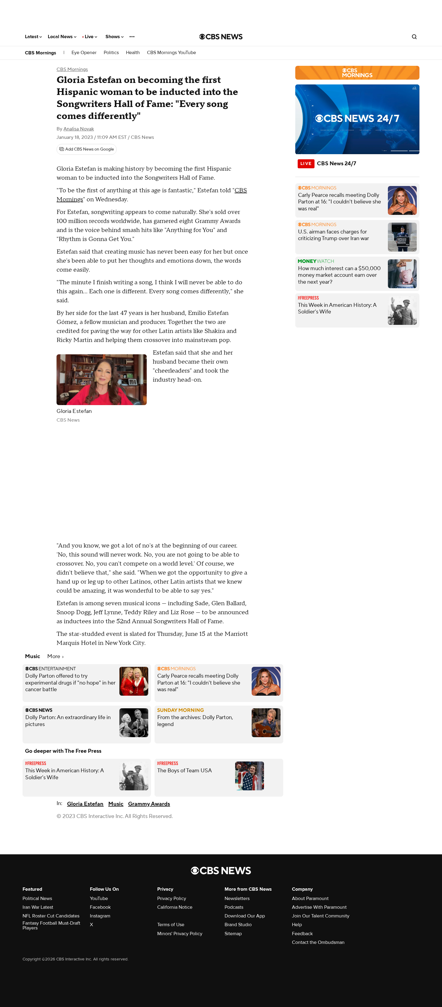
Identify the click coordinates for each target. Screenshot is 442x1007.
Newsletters (237, 898)
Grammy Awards (149, 804)
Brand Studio (238, 924)
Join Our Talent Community (320, 916)
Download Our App (245, 916)
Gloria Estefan (85, 804)
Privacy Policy (171, 898)
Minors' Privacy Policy (179, 933)
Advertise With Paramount (319, 907)
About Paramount (310, 898)
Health (133, 53)
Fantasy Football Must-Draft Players (51, 925)
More (54, 656)
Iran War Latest (38, 907)
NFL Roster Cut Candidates (51, 916)
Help (297, 924)
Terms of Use (170, 924)
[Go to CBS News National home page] (221, 37)
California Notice (174, 907)
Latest (32, 36)
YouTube (99, 898)
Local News (61, 36)
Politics (111, 53)
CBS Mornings (40, 53)
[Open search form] (414, 36)
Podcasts (234, 907)
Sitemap (233, 933)
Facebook (100, 907)
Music (115, 804)
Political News (37, 898)
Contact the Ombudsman (318, 942)
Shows (113, 36)
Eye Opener (84, 53)
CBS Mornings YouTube (171, 53)
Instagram (100, 916)
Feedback (302, 933)
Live (90, 37)
